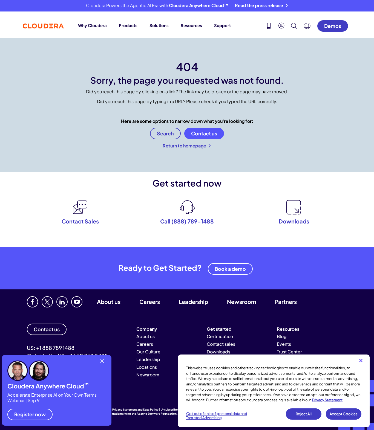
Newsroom (241, 301)
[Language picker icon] (307, 27)
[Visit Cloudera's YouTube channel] (76, 301)
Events (284, 344)
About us (108, 301)
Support (222, 25)
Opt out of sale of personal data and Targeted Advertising (216, 415)
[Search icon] (294, 26)
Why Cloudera (92, 25)
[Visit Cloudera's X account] (47, 301)
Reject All (303, 414)
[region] (274, 391)
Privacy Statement (327, 400)
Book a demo (230, 269)
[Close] (361, 361)
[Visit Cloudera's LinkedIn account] (62, 301)
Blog (282, 336)
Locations (146, 367)
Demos (332, 26)
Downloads (218, 352)
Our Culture (148, 352)
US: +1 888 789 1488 (50, 347)
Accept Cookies (344, 414)
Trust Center (289, 352)
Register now (30, 414)
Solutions (159, 25)
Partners (286, 301)
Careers (149, 301)
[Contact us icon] (269, 26)
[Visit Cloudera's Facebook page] (32, 301)
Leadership (193, 301)
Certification (220, 336)
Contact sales (221, 344)
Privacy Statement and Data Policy (135, 409)
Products (128, 25)
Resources (191, 25)
